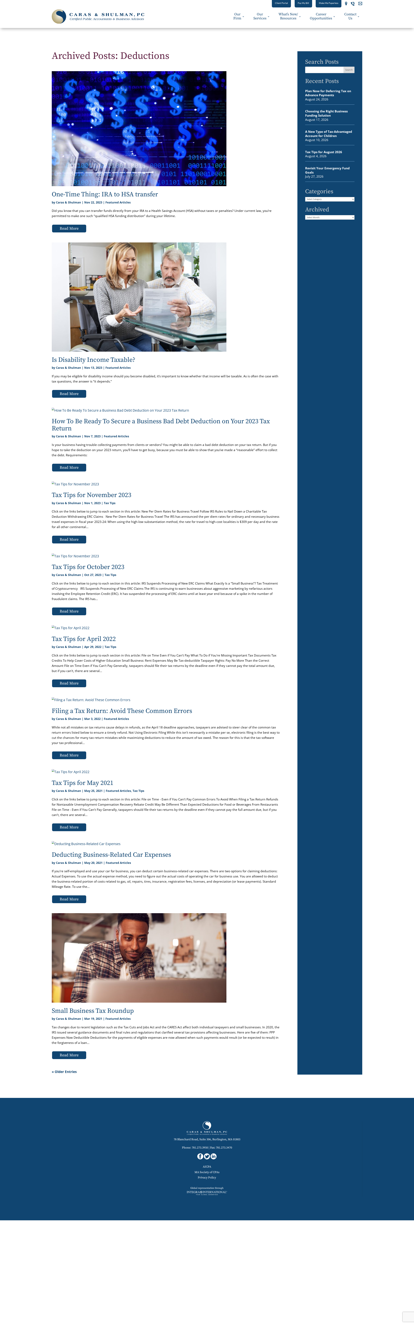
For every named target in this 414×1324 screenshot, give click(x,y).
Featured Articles (118, 202)
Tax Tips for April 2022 (84, 639)
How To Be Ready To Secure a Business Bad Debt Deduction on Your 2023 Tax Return (161, 424)
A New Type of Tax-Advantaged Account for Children (328, 133)
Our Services (260, 16)
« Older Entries (64, 1071)
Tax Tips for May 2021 (82, 783)
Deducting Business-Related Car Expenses (111, 855)
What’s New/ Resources (288, 16)
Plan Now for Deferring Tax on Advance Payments (328, 93)
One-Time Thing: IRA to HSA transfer (105, 194)
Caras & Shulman (68, 202)
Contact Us (350, 16)
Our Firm (237, 16)
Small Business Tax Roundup (93, 1011)
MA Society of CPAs (207, 1172)
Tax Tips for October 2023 (88, 567)
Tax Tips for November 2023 (91, 495)
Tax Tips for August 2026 (323, 152)
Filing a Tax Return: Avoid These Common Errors (122, 711)
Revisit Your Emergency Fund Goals (327, 170)
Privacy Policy (207, 1177)
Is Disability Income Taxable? (93, 360)
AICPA (207, 1167)
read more (69, 228)
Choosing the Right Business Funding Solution (326, 113)
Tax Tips (109, 503)
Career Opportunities (321, 16)
